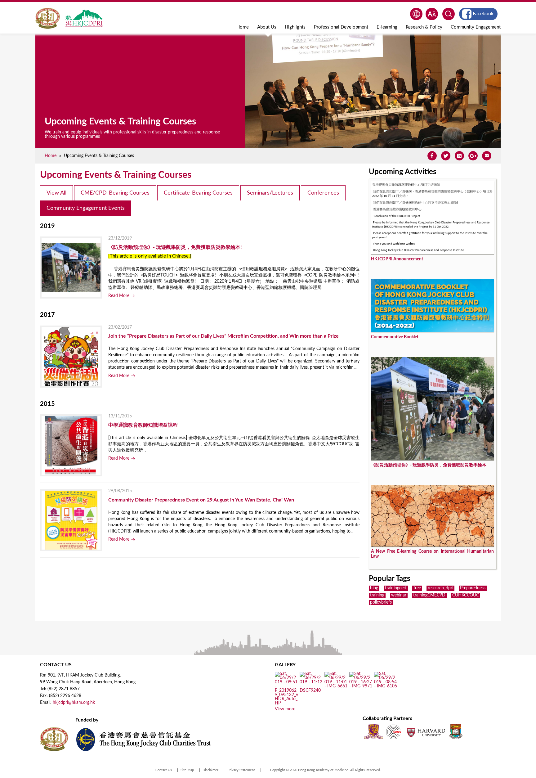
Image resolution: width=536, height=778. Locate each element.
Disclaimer (210, 770)
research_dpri (440, 588)
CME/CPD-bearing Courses (115, 193)
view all (56, 193)
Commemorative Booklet (394, 337)
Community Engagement (476, 27)
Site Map (187, 770)
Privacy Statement (241, 770)
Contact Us (163, 770)
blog (374, 588)
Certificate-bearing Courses (198, 193)
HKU (456, 731)
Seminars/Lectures (270, 193)
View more (285, 709)
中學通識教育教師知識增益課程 (143, 425)
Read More (118, 296)
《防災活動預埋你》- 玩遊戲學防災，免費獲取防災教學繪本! (175, 247)
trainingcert (396, 588)
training (377, 595)
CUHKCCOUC (465, 595)
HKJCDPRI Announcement (397, 259)
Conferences (323, 193)
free (417, 588)
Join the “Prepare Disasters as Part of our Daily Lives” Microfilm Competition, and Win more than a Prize (223, 336)
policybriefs (381, 602)
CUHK (373, 731)
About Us (266, 27)
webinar (398, 595)
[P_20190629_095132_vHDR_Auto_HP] (286, 703)
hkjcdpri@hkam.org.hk (74, 702)
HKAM (47, 18)
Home (242, 27)
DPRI (83, 18)
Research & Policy (424, 27)
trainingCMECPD (429, 595)
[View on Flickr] (311, 691)
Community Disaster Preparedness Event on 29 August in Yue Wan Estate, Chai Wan (201, 499)
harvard (425, 731)
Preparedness (472, 588)
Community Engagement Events (86, 208)
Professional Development (341, 27)
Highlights (295, 27)
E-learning (387, 27)
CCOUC (393, 731)
